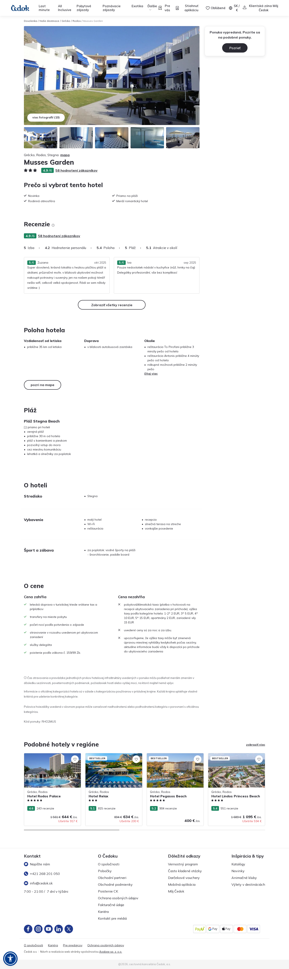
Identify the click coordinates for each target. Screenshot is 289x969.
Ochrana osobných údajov (118, 898)
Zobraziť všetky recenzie (111, 305)
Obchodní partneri (112, 878)
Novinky (238, 871)
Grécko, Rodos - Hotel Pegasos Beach (173, 755)
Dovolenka (30, 20)
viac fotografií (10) (46, 117)
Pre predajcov (72, 945)
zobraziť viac (255, 745)
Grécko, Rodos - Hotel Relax (105, 755)
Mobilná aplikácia (181, 884)
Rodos (77, 20)
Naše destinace (49, 20)
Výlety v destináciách (248, 884)
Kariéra (103, 911)
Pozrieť (235, 48)
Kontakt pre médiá (112, 918)
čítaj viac (151, 373)
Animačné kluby (244, 878)
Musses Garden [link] (93, 20)
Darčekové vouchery (184, 878)
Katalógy (238, 864)
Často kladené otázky (185, 871)
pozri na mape (42, 385)
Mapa (65, 155)
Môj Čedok (176, 891)
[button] (10, 958)
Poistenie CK (108, 891)
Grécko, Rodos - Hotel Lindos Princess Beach (234, 758)
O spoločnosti (108, 864)
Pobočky (105, 871)
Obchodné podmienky (115, 884)
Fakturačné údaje (111, 905)
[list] (53, 225)
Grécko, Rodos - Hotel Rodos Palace (49, 755)
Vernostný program (183, 864)
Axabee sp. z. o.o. (110, 951)
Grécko (66, 20)
